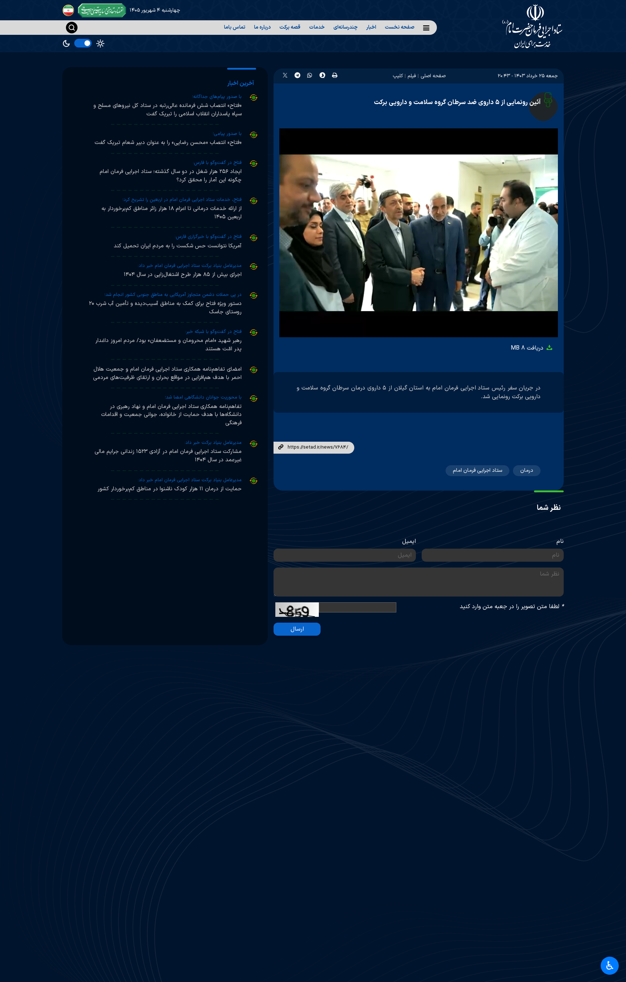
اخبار (371, 27)
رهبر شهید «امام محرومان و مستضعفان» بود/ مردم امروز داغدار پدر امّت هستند (168, 345)
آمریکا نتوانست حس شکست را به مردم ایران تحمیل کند (178, 246)
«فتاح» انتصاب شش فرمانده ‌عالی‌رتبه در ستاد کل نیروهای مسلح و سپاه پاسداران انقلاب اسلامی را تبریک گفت (167, 110)
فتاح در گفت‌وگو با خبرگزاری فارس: (208, 236)
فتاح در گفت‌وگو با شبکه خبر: (213, 331)
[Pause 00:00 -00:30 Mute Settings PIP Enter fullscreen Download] (418, 232)
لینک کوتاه (280, 447)
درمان (526, 470)
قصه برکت (289, 27)
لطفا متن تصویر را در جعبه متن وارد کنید (512, 606)
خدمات (317, 27)
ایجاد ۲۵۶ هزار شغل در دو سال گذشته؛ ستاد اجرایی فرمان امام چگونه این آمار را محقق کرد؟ (171, 176)
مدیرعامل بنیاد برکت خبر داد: (213, 442)
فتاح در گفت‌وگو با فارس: (217, 162)
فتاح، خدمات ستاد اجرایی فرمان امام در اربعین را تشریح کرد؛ (182, 199)
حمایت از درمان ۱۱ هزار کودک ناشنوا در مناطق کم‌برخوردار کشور (169, 489)
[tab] (241, 83)
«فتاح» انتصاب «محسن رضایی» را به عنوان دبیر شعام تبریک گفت (168, 143)
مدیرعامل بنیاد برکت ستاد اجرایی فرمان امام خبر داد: (190, 265)
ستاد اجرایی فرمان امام (477, 470)
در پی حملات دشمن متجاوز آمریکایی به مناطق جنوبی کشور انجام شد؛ (173, 294)
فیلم (412, 76)
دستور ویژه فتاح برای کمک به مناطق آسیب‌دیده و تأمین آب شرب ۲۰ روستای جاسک (165, 308)
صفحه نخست (399, 27)
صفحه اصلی (433, 76)
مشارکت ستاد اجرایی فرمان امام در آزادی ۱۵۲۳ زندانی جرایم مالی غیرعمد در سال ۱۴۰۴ (168, 455)
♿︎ (610, 965)
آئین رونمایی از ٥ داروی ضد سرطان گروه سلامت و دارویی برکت (457, 102)
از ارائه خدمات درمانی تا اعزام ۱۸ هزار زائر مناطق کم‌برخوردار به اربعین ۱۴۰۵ (171, 213)
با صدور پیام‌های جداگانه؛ (217, 96)
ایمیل (409, 541)
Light (100, 44)
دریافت (528, 348)
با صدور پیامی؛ (227, 133)
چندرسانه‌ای (345, 27)
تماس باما (234, 27)
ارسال (297, 629)
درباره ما (262, 27)
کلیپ (398, 76)
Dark (66, 44)
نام (560, 541)
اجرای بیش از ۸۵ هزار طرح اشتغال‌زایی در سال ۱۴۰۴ (183, 275)
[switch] (83, 43)
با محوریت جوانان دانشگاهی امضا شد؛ (203, 397)
